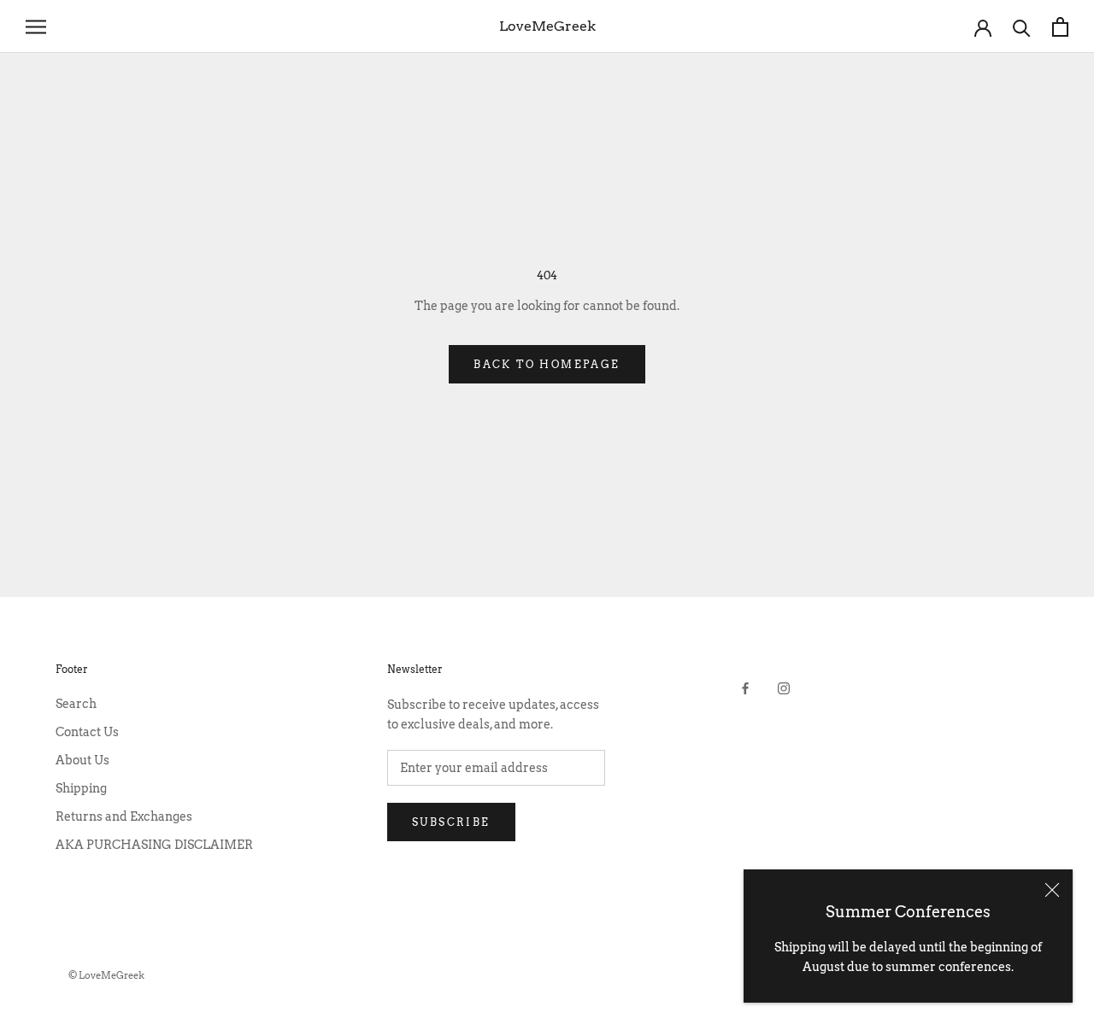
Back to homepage (546, 364)
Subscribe (451, 822)
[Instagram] (784, 688)
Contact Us (87, 732)
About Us (82, 760)
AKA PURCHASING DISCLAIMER (154, 844)
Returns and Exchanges (124, 816)
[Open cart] (1060, 27)
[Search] (1022, 27)
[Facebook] (745, 688)
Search (76, 704)
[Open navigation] (36, 27)
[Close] (1052, 890)
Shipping (81, 788)
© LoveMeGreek (106, 975)
